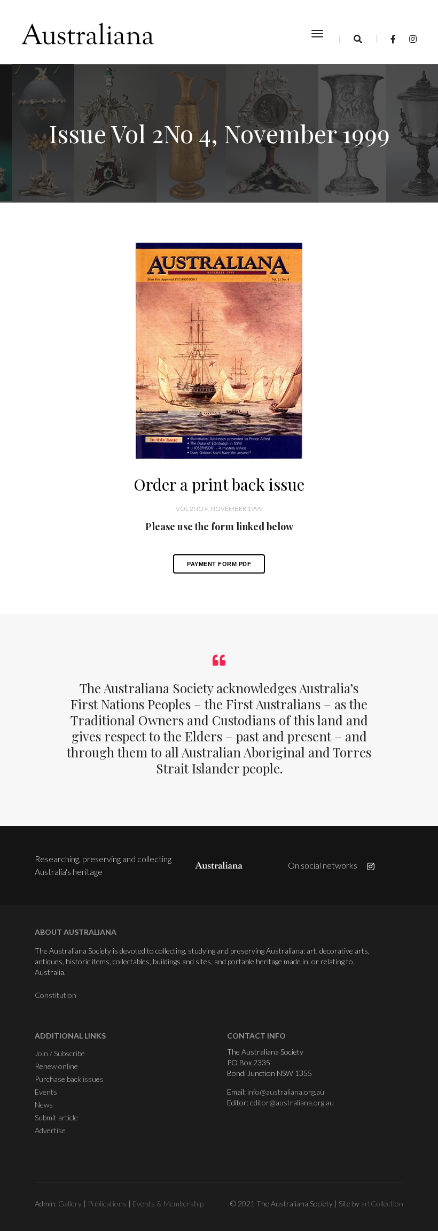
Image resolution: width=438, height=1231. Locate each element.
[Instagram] (410, 39)
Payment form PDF (219, 564)
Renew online (56, 1066)
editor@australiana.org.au (292, 1102)
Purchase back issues (69, 1078)
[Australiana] (88, 33)
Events (46, 1091)
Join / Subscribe (60, 1053)
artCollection (382, 1203)
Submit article (56, 1117)
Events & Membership (168, 1203)
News (44, 1104)
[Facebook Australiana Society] (393, 39)
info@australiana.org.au (285, 1091)
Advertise (50, 1130)
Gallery (70, 1203)
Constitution (55, 995)
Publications (107, 1203)
